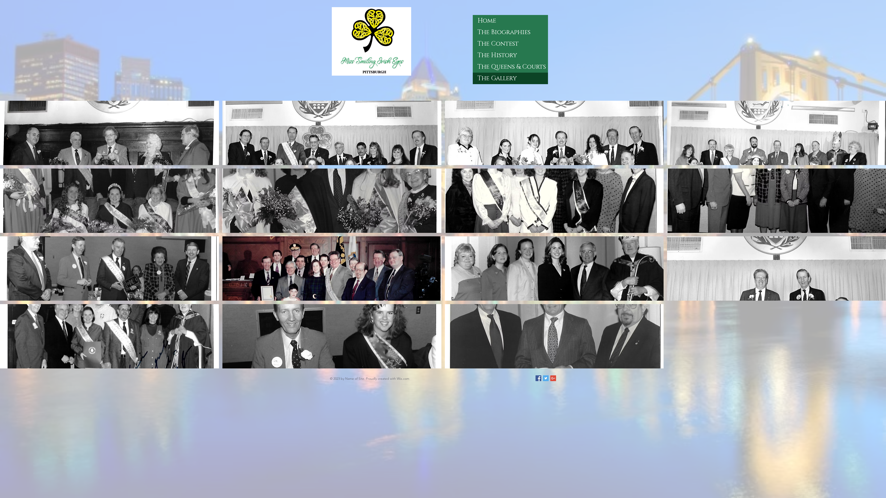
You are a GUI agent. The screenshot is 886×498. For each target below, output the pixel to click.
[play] (876, 364)
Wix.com (403, 378)
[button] (109, 133)
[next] (876, 238)
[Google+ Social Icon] (553, 378)
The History (497, 55)
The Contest (498, 44)
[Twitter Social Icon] (546, 378)
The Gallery (497, 78)
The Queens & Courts (512, 67)
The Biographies (504, 32)
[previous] (10, 238)
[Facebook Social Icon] (538, 378)
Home (487, 21)
